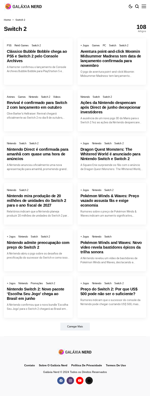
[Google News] (89, 380)
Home (7, 19)
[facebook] (61, 380)
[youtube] (79, 380)
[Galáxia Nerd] (23, 6)
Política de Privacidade (86, 365)
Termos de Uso (116, 365)
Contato (29, 365)
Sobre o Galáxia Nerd (53, 365)
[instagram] (70, 380)
